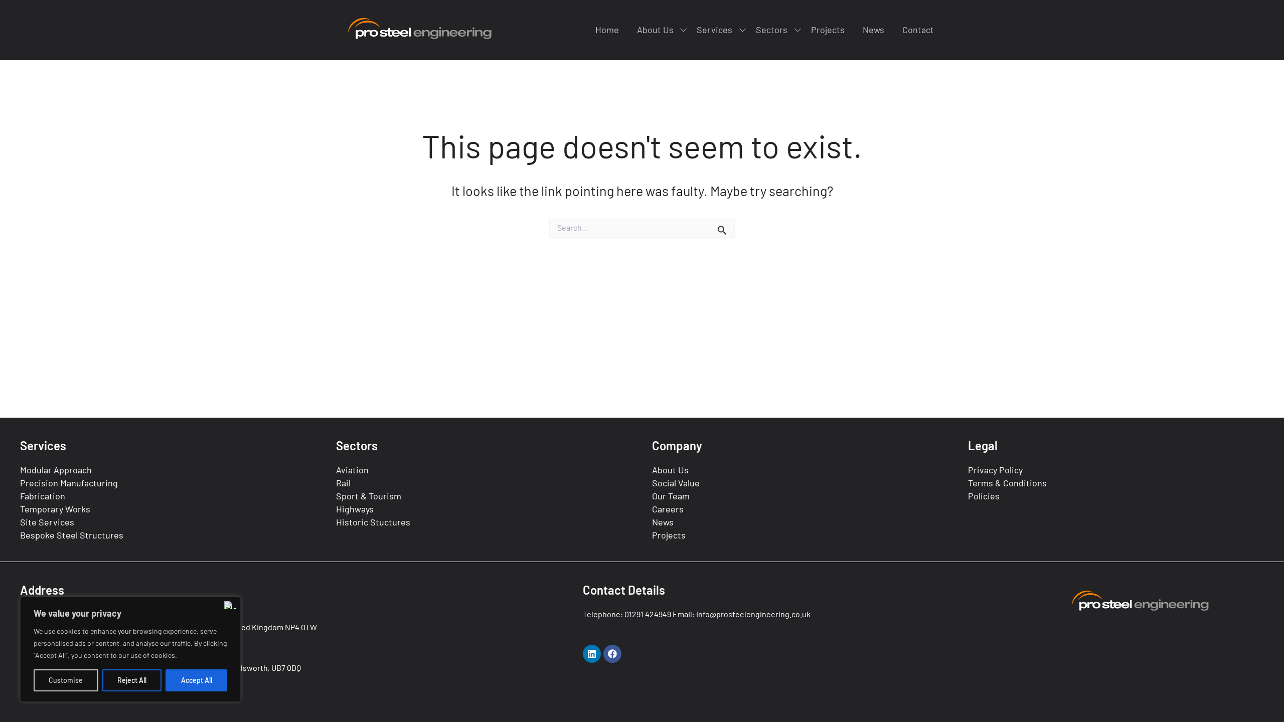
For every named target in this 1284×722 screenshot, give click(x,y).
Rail (343, 482)
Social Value (676, 482)
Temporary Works (55, 508)
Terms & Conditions (1007, 482)
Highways (355, 508)
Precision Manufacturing (69, 482)
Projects (669, 534)
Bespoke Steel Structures (71, 534)
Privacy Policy (995, 469)
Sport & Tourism (368, 495)
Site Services (47, 521)
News (663, 521)
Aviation (352, 469)
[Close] (230, 605)
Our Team (671, 495)
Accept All (196, 680)
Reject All (131, 680)
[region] (130, 649)
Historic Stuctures (373, 521)
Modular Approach (56, 469)
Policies (984, 495)
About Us (670, 469)
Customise (66, 680)
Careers (668, 508)
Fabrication (42, 495)
